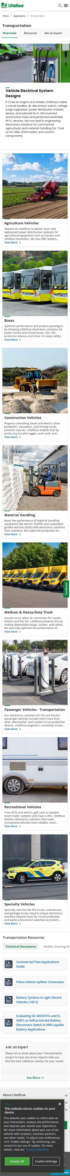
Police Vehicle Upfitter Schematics (40, 982)
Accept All (17, 1161)
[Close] (60, 1104)
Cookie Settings (46, 1161)
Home (6, 15)
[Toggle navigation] (66, 5)
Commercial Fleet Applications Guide (37, 964)
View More (11, 242)
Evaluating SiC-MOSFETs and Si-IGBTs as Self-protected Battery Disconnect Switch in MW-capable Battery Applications (40, 1022)
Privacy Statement (37, 1149)
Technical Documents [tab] (21, 946)
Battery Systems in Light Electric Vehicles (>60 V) (39, 999)
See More (33, 1078)
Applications (19, 15)
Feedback (66, 589)
